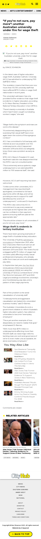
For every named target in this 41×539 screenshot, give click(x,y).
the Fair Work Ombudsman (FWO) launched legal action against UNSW (18, 267)
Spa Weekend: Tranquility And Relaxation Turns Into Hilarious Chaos (25, 351)
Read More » (19, 356)
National (7, 34)
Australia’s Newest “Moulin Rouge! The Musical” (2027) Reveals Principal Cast (25, 384)
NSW (20, 495)
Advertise (20, 506)
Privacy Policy (20, 511)
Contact (20, 508)
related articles (17, 415)
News (3, 11)
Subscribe (20, 514)
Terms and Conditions (20, 517)
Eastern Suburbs (20, 489)
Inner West (20, 492)
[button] (6, 46)
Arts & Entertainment (21, 11)
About (20, 503)
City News (7, 457)
